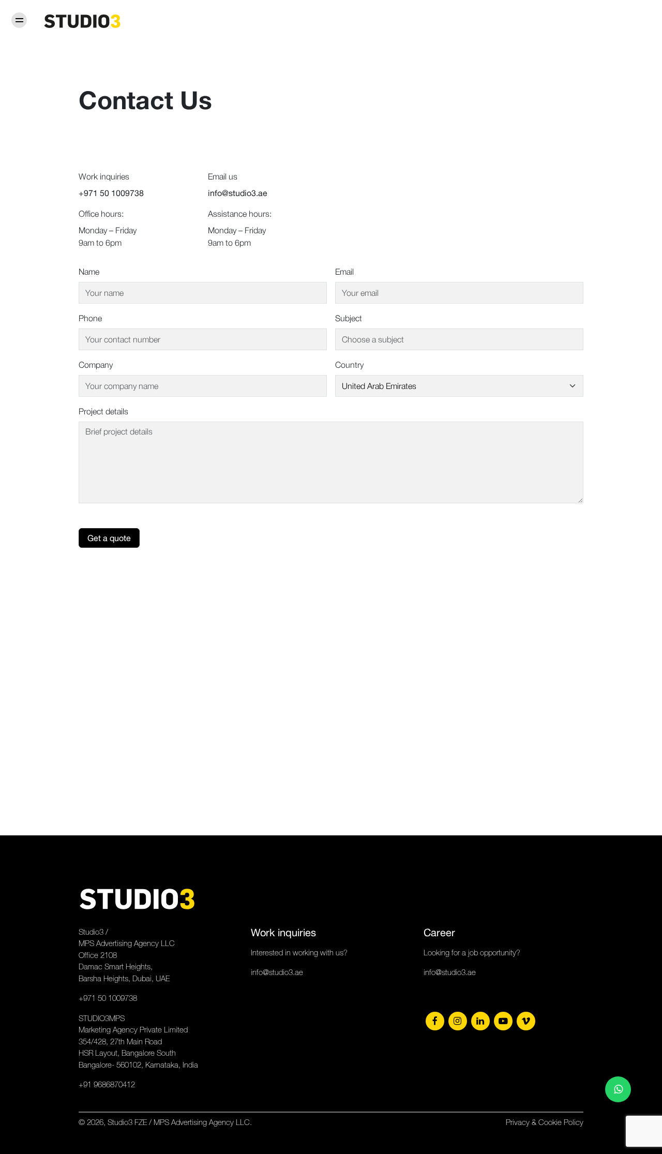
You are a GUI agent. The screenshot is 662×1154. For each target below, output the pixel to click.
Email (344, 271)
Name (89, 271)
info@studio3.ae (277, 972)
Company (96, 364)
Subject (348, 318)
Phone (90, 318)
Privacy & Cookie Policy (544, 1122)
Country (349, 364)
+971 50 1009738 (108, 998)
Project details (103, 411)
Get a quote (109, 538)
